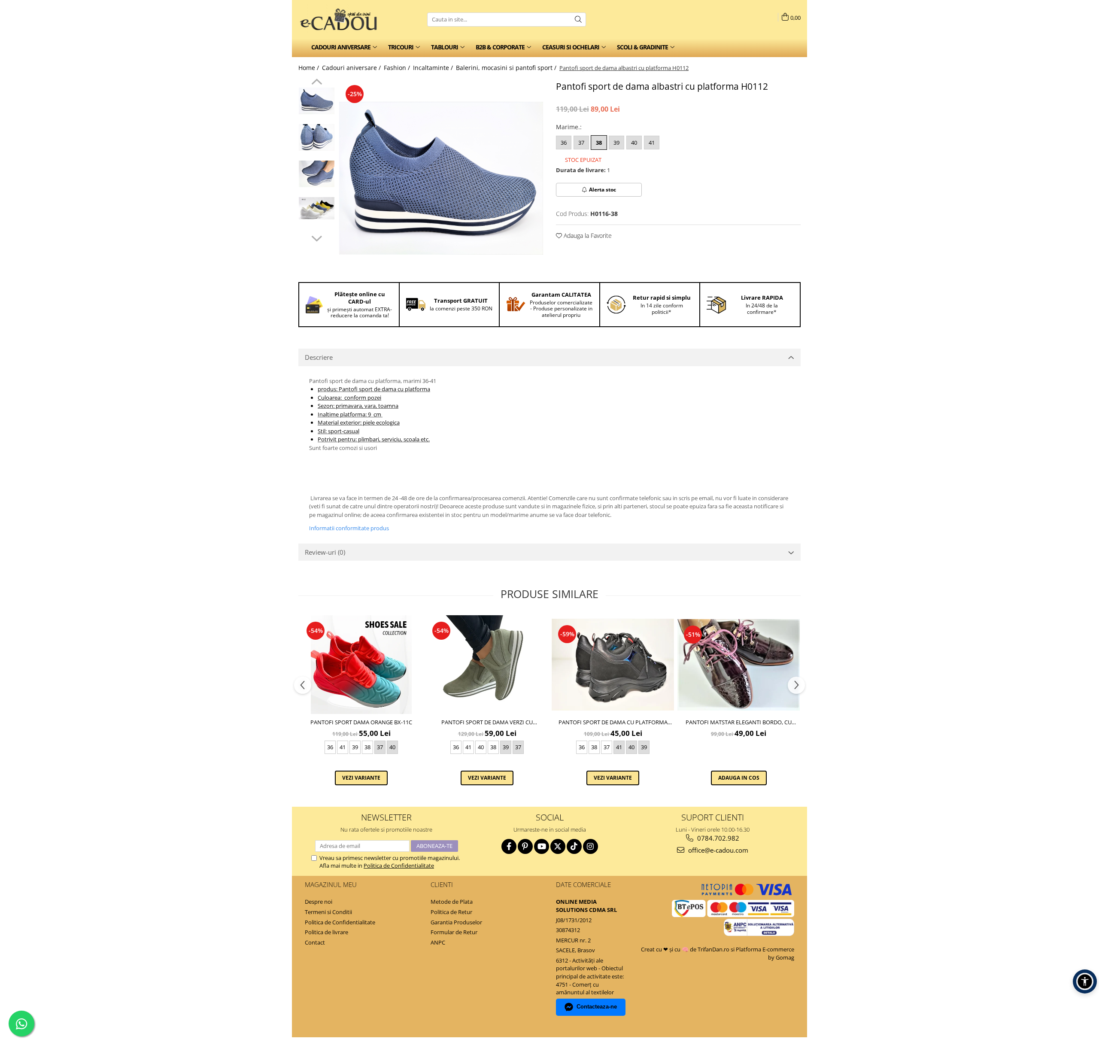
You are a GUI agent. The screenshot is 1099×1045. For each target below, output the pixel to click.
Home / (309, 68)
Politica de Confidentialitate (399, 865)
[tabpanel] (441, 178)
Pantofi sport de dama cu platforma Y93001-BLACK (613, 722)
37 (581, 142)
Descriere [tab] (319, 357)
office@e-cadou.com (717, 850)
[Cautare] (578, 19)
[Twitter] (557, 846)
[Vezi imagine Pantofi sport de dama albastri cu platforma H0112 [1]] (316, 137)
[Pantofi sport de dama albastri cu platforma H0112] (441, 178)
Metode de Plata (452, 901)
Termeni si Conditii (328, 912)
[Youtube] (541, 846)
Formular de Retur (454, 932)
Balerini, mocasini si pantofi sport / (507, 68)
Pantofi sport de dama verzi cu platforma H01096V (487, 722)
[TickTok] (574, 846)
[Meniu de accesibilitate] (1085, 981)
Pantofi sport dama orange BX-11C (361, 722)
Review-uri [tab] (325, 552)
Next (316, 237)
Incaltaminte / (434, 68)
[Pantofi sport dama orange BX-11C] (361, 664)
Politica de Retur (451, 912)
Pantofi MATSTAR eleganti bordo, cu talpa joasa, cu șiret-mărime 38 (739, 722)
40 (634, 142)
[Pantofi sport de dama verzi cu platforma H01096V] (487, 664)
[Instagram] (590, 846)
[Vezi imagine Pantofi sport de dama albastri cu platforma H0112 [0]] (316, 101)
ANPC (438, 942)
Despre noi (318, 901)
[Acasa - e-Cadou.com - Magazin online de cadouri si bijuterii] (341, 19)
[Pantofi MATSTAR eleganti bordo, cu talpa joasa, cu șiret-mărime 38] (738, 665)
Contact (315, 942)
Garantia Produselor (456, 922)
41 (652, 142)
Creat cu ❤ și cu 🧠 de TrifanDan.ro (686, 949)
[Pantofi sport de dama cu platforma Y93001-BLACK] (613, 664)
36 (564, 142)
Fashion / (398, 68)
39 (616, 142)
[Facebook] (508, 846)
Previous (316, 83)
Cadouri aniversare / (352, 68)
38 (599, 142)
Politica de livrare (326, 932)
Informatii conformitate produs (349, 528)
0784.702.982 (717, 838)
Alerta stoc (602, 189)
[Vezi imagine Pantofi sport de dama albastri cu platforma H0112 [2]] (316, 174)
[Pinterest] (525, 846)
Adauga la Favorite (587, 235)
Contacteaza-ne (597, 1006)
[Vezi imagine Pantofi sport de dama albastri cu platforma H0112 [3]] (316, 208)
